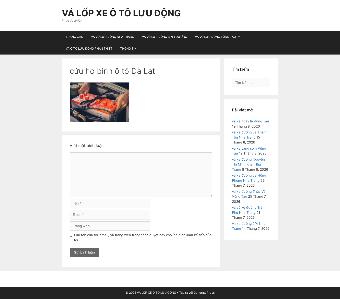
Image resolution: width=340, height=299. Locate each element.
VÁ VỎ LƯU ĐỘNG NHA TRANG (112, 37)
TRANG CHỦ (74, 37)
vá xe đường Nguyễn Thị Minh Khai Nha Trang (248, 164)
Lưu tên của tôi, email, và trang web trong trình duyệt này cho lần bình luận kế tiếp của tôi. (142, 237)
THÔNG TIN (128, 48)
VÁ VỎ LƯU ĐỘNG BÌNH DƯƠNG (164, 37)
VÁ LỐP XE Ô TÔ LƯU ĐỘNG (121, 13)
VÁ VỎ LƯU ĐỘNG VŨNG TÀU (215, 37)
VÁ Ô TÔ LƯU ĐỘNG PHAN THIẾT (89, 48)
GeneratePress (204, 292)
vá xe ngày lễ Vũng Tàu (250, 121)
